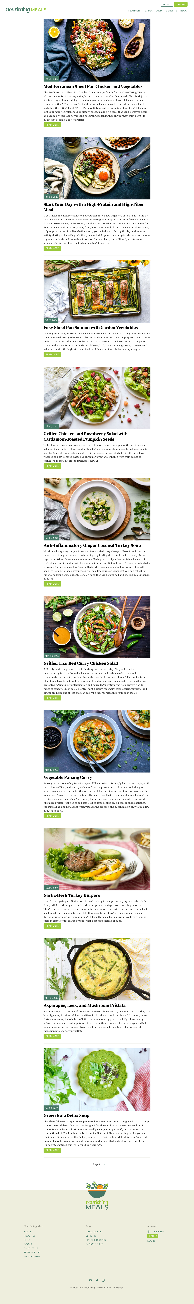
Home (27, 1231)
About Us (30, 1235)
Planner (134, 10)
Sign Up (180, 4)
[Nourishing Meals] (26, 10)
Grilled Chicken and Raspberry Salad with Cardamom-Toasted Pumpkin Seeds (86, 436)
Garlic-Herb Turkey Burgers (72, 895)
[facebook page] (90, 1280)
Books (28, 1244)
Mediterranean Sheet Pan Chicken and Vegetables (93, 86)
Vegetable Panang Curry (68, 777)
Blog (183, 10)
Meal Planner (94, 1231)
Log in (151, 1240)
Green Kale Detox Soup (66, 1115)
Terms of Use (32, 1252)
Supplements (32, 1256)
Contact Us (31, 1248)
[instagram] (103, 1280)
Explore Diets (94, 1244)
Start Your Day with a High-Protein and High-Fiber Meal (94, 207)
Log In (167, 4)
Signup (152, 1236)
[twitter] (97, 1280)
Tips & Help (157, 1231)
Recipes (148, 10)
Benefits (171, 10)
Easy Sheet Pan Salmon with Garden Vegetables (91, 327)
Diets (159, 10)
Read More (52, 125)
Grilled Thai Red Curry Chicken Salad (81, 663)
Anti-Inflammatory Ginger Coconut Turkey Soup (92, 545)
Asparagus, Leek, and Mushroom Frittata (85, 1005)
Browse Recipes (96, 1240)
